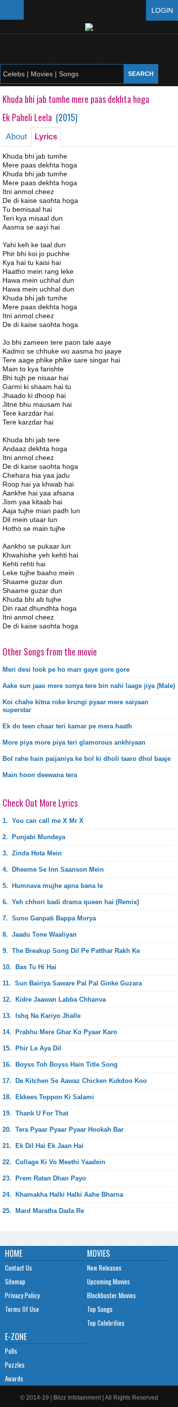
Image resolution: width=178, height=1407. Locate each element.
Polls (11, 1351)
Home (13, 1253)
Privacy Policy (22, 1295)
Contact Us (18, 1268)
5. (52, 885)
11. (72, 983)
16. (60, 1064)
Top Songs (100, 1309)
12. (54, 999)
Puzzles (15, 1365)
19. (35, 1113)
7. (49, 918)
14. (59, 1032)
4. (53, 869)
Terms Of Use (22, 1309)
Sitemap (15, 1281)
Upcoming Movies (108, 1281)
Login (162, 10)
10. (29, 967)
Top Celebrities (106, 1323)
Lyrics (46, 136)
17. (74, 1080)
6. (70, 902)
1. (43, 820)
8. (39, 934)
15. (31, 1048)
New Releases (104, 1268)
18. (48, 1097)
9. (71, 950)
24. (62, 1194)
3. (32, 853)
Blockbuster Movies (111, 1295)
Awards (14, 1378)
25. (43, 1210)
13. (41, 1015)
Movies (98, 1253)
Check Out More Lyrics (40, 802)
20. (63, 1129)
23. (44, 1178)
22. (53, 1162)
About (16, 136)
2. (33, 837)
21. (43, 1145)
